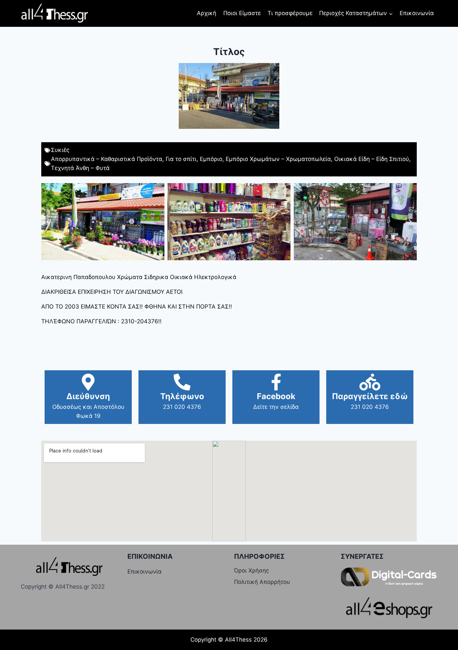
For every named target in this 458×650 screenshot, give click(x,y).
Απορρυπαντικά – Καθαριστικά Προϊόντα (106, 159)
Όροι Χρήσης (251, 570)
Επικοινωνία (417, 13)
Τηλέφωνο (182, 396)
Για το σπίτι (181, 159)
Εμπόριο (211, 159)
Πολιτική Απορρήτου (262, 582)
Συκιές (60, 150)
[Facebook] (276, 382)
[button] (48, 221)
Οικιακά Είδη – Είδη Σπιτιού (371, 159)
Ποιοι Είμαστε (242, 13)
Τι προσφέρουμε (290, 13)
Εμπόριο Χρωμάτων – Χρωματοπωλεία (278, 159)
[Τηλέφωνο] (182, 382)
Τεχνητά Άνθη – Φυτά (80, 168)
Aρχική (206, 13)
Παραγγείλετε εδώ (370, 396)
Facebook (276, 396)
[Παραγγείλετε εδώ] (369, 382)
